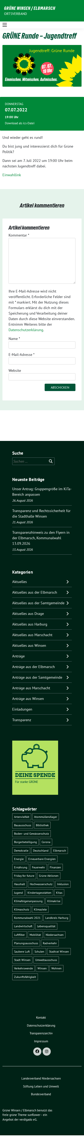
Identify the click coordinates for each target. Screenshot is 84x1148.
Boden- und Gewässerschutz (31, 833)
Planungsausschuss (26, 943)
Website (15, 370)
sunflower (34, 1115)
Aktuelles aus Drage (28, 613)
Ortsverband (15, 13)
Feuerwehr (38, 867)
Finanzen (55, 867)
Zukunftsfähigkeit (25, 977)
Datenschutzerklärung (26, 329)
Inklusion (63, 884)
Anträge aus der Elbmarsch (33, 666)
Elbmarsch (59, 850)
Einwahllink (11, 175)
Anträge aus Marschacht (31, 688)
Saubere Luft (22, 951)
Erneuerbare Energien (42, 859)
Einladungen (22, 709)
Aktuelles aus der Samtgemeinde (38, 603)
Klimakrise (53, 901)
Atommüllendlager (45, 817)
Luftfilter (19, 935)
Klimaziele (40, 909)
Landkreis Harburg (56, 918)
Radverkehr (50, 943)
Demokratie (21, 850)
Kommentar (19, 235)
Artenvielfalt (21, 817)
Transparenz (21, 720)
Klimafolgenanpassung (28, 901)
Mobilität (35, 935)
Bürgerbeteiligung (25, 842)
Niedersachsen (55, 935)
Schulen (39, 951)
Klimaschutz (21, 909)
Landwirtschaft (23, 926)
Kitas (59, 893)
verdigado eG (27, 1119)
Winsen (42, 968)
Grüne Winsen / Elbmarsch (29, 8)
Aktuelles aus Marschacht (32, 634)
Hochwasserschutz (41, 884)
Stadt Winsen (22, 960)
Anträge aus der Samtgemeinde (37, 677)
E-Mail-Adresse (21, 354)
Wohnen (56, 968)
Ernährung (20, 867)
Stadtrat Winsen (59, 951)
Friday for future (24, 876)
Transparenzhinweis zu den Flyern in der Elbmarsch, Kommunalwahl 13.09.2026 (41, 538)
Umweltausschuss (46, 960)
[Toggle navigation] (4, 24)
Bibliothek (42, 825)
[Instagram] (47, 1051)
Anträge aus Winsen (28, 698)
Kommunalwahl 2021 (27, 918)
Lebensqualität (46, 926)
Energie (19, 859)
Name (14, 338)
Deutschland (41, 850)
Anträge (18, 656)
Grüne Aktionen (49, 876)
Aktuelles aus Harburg (29, 624)
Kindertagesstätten (39, 893)
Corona (46, 842)
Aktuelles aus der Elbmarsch (34, 592)
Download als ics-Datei (19, 123)
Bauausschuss (22, 825)
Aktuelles (19, 581)
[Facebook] (37, 1051)
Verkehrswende (23, 968)
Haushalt (19, 884)
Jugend (18, 893)
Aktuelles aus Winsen (29, 645)
